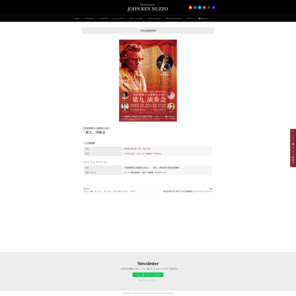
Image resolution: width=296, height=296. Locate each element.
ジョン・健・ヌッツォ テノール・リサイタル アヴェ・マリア (109, 191)
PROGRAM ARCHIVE (173, 18)
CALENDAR (103, 18)
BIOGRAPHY (89, 18)
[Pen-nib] (213, 7)
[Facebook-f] (195, 7)
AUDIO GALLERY (154, 18)
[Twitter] (199, 7)
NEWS (77, 18)
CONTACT (190, 18)
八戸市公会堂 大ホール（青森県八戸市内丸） (143, 154)
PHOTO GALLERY (136, 18)
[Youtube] (204, 7)
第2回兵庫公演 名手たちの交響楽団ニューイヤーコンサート (188, 191)
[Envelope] (190, 7)
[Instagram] (209, 7)
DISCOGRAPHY (118, 18)
